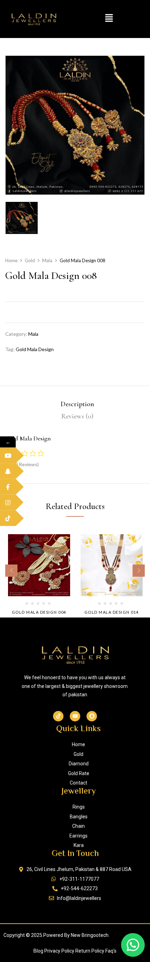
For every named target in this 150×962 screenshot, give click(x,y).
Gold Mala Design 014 (111, 612)
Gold (30, 260)
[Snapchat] (92, 716)
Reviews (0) (77, 416)
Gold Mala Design (35, 349)
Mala (47, 260)
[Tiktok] (58, 716)
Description (77, 404)
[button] (109, 18)
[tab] (77, 404)
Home (11, 260)
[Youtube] (75, 716)
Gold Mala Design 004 (39, 612)
